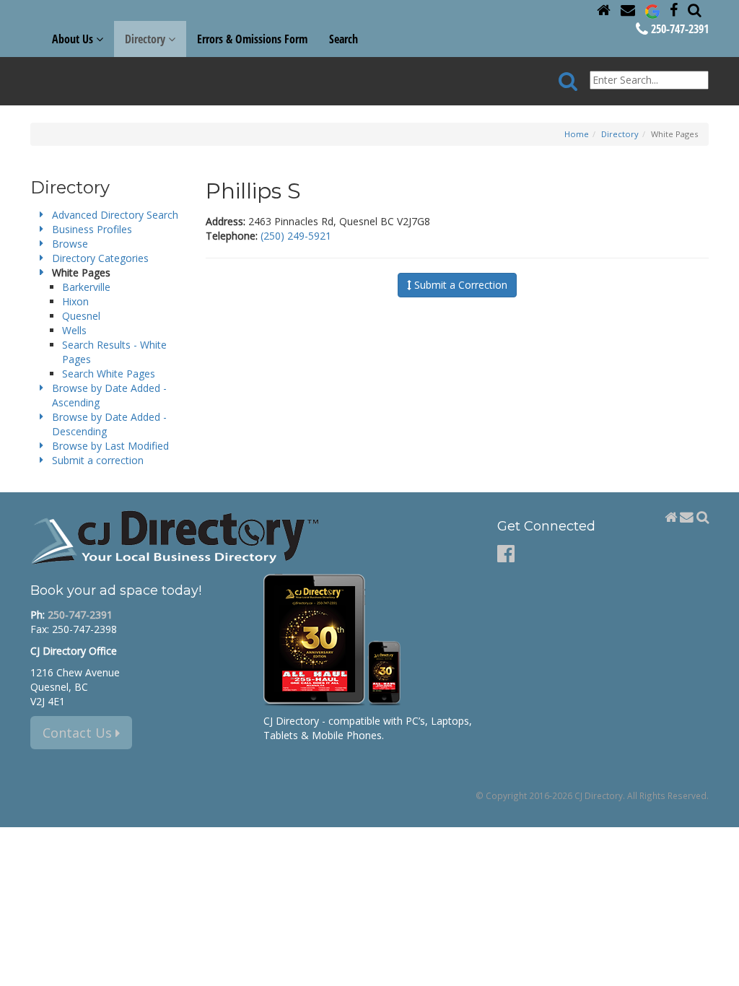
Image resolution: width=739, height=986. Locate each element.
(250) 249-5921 (296, 236)
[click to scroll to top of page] (719, 968)
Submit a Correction (459, 285)
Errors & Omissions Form (252, 39)
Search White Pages (108, 373)
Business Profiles (92, 229)
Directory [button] (146, 39)
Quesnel (81, 316)
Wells (74, 330)
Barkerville (86, 287)
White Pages (81, 272)
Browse (70, 243)
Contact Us (79, 732)
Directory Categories (100, 258)
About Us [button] (74, 39)
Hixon (75, 301)
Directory (620, 133)
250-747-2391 (678, 29)
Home (576, 133)
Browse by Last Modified (110, 446)
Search (343, 39)
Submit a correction (98, 460)
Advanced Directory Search (115, 215)
